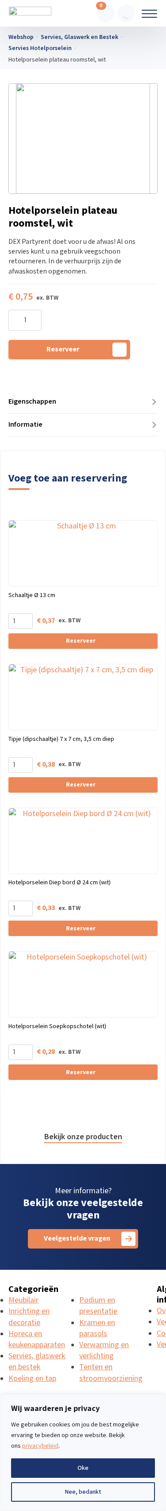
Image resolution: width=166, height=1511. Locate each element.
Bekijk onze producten (83, 1137)
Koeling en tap (32, 1378)
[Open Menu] (149, 13)
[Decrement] (15, 320)
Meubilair (23, 1300)
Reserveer (62, 349)
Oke (83, 1468)
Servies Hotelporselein (40, 48)
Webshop (21, 37)
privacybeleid (40, 1446)
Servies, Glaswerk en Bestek (79, 37)
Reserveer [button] (81, 641)
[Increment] (34, 320)
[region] (83, 1452)
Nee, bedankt (83, 1492)
